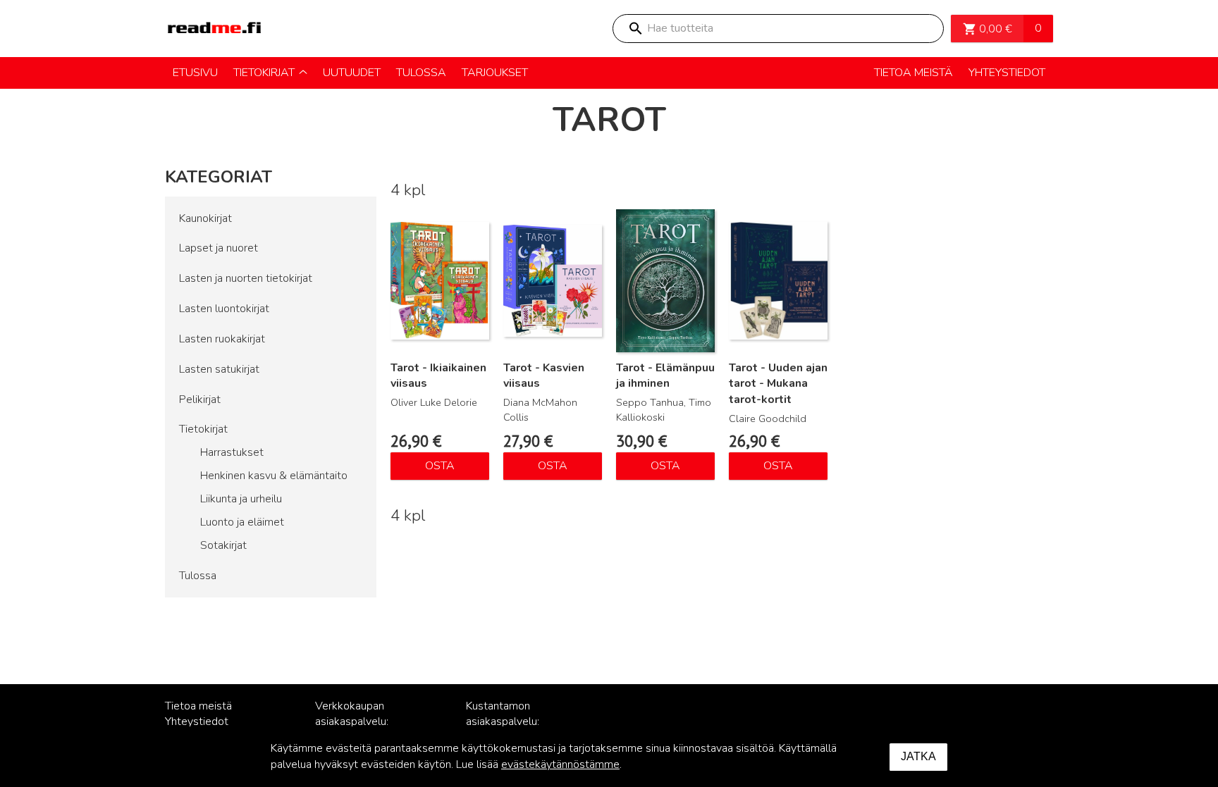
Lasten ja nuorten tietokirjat (245, 278)
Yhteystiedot (196, 721)
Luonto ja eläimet (242, 522)
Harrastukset (232, 452)
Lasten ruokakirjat (222, 339)
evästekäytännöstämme (560, 764)
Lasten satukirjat (219, 369)
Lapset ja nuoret (218, 248)
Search (635, 28)
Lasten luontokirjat (224, 308)
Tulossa (197, 575)
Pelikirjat (200, 399)
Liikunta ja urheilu (241, 499)
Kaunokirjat (205, 218)
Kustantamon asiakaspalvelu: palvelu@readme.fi (512, 722)
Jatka (918, 756)
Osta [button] (440, 465)
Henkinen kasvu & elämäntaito (273, 475)
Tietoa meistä (198, 706)
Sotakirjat (223, 545)
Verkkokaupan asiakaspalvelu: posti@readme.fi (355, 722)
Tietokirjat (203, 429)
